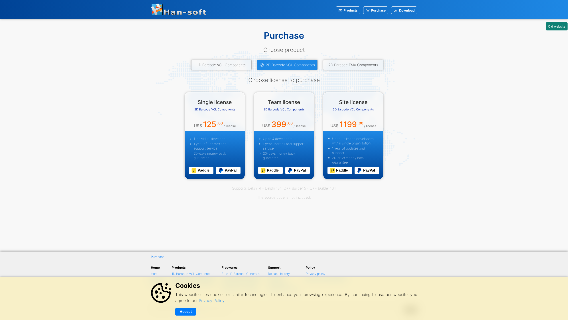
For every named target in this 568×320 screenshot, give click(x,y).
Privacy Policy (211, 300)
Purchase (378, 10)
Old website (556, 26)
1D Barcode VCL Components (221, 65)
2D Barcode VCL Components (290, 65)
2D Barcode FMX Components (353, 65)
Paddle (203, 170)
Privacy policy (315, 274)
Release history (279, 274)
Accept (186, 312)
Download (407, 10)
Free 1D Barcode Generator (241, 274)
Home (155, 274)
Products (351, 10)
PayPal (231, 170)
